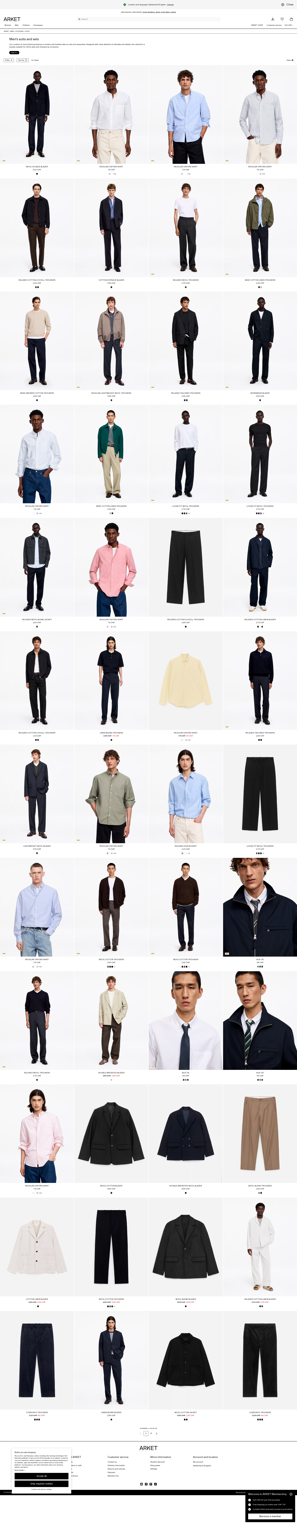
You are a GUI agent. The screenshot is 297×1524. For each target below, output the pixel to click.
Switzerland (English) (202, 1466)
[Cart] (291, 19)
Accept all (42, 1476)
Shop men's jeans (168, 12)
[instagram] (141, 1484)
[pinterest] (150, 1484)
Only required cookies (41, 1483)
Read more (20, 1470)
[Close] (291, 1494)
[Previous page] (140, 1433)
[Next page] (156, 1433)
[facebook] (146, 1484)
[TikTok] (155, 1484)
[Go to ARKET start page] (12, 19)
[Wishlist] (282, 19)
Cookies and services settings (41, 1489)
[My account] (273, 19)
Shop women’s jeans (151, 12)
